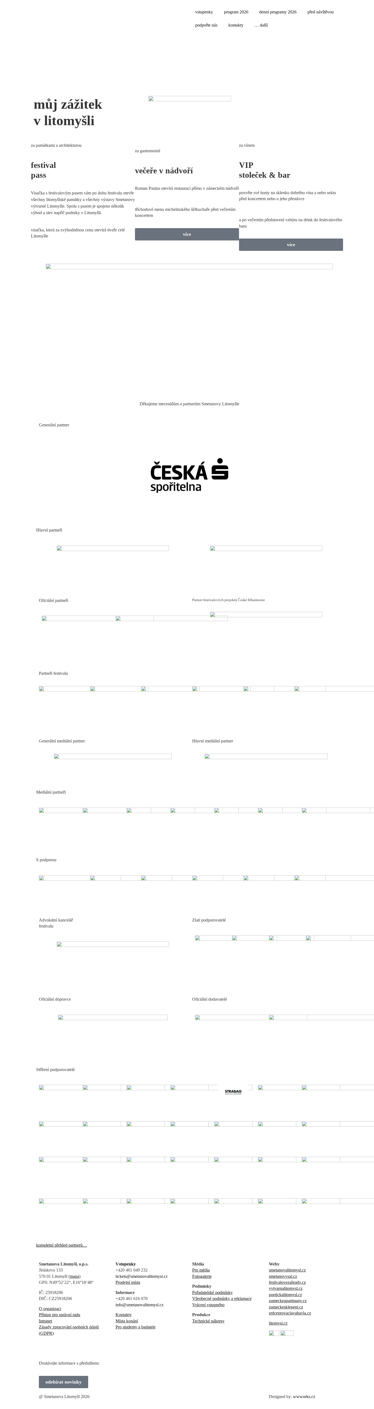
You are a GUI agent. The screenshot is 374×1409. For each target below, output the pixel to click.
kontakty (235, 25)
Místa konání (127, 1321)
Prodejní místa (128, 1282)
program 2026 (236, 12)
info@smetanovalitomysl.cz (139, 1304)
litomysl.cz (278, 1323)
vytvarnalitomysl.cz (286, 1288)
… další (261, 25)
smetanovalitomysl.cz (287, 1270)
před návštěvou (320, 12)
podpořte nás (206, 25)
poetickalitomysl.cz (285, 1294)
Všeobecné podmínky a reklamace (222, 1298)
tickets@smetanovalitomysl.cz (142, 1276)
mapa (74, 1276)
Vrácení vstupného (208, 1304)
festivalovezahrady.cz (287, 1282)
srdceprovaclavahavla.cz (290, 1313)
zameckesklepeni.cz (286, 1307)
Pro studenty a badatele (136, 1327)
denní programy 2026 (278, 12)
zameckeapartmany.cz (288, 1300)
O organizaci (50, 1308)
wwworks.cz (304, 1396)
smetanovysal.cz (283, 1276)
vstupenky (204, 12)
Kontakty (124, 1314)
